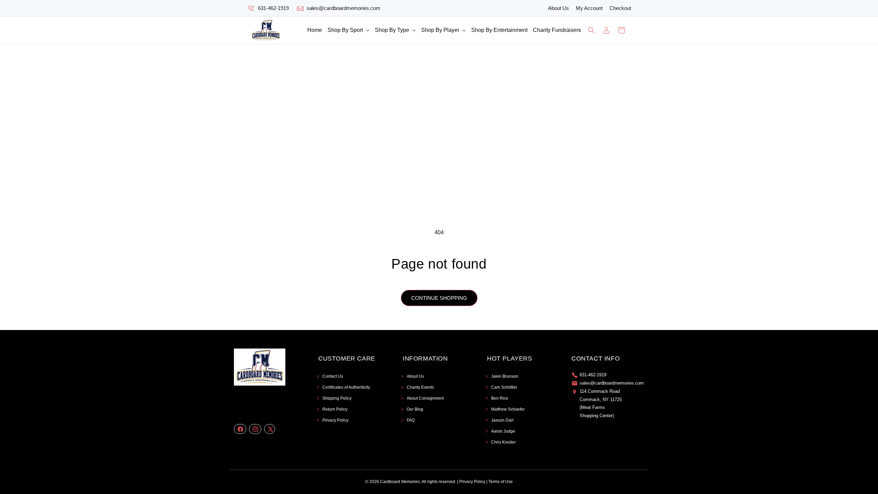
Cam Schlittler (504, 387)
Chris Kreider (503, 442)
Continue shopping (439, 298)
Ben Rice (499, 398)
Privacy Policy (335, 420)
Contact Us (332, 376)
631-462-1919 (273, 8)
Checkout (620, 8)
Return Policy (334, 409)
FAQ (411, 420)
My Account (589, 8)
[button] (348, 30)
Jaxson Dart (502, 420)
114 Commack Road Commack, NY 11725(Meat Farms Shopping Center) (601, 403)
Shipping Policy (337, 398)
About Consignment (425, 398)
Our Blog (415, 409)
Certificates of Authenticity (346, 387)
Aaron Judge (503, 431)
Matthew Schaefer (508, 409)
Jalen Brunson (504, 376)
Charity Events (420, 387)
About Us (558, 8)
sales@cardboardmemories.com (343, 8)
